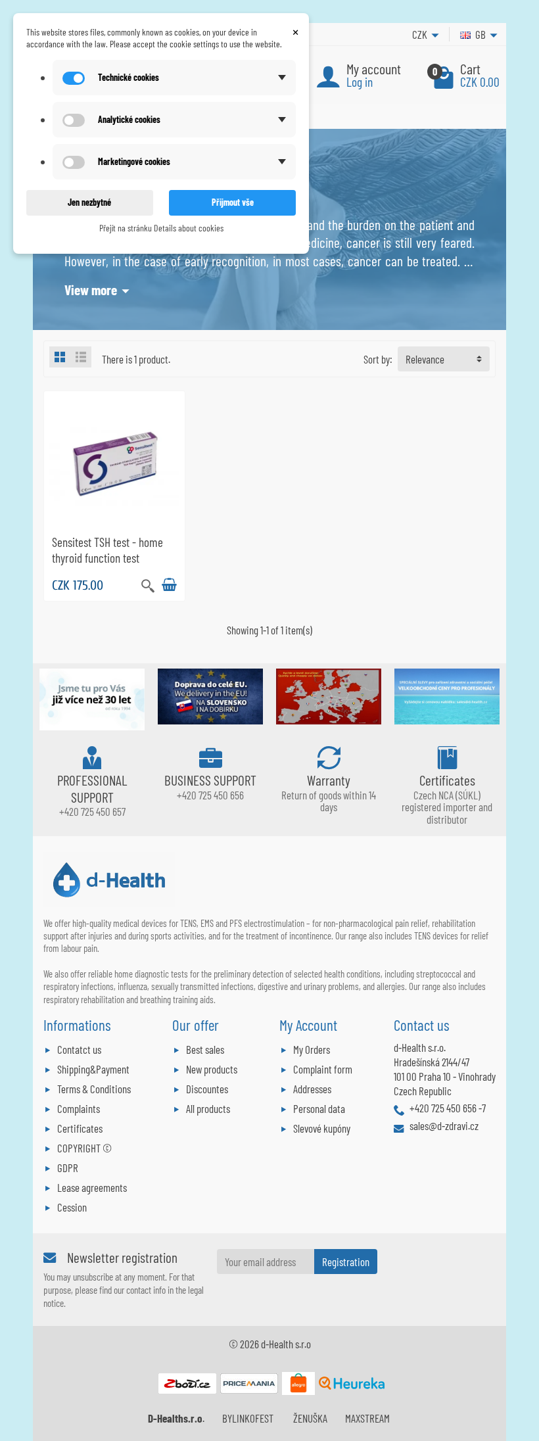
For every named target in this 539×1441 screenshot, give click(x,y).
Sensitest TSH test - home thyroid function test (107, 549)
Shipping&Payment (93, 1068)
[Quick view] (148, 584)
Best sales (205, 1049)
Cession (72, 1207)
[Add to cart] (169, 585)
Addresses (312, 1088)
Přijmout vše (233, 202)
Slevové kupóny (321, 1128)
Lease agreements (92, 1187)
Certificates (80, 1128)
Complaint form (322, 1068)
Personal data (319, 1108)
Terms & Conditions (94, 1088)
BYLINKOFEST (247, 1418)
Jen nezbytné (89, 202)
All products (208, 1108)
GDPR (67, 1167)
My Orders (311, 1049)
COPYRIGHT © (84, 1147)
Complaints (78, 1108)
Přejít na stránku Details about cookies (161, 227)
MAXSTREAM (367, 1418)
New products (211, 1068)
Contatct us (79, 1049)
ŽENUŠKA (310, 1418)
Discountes (207, 1088)
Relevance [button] (425, 359)
